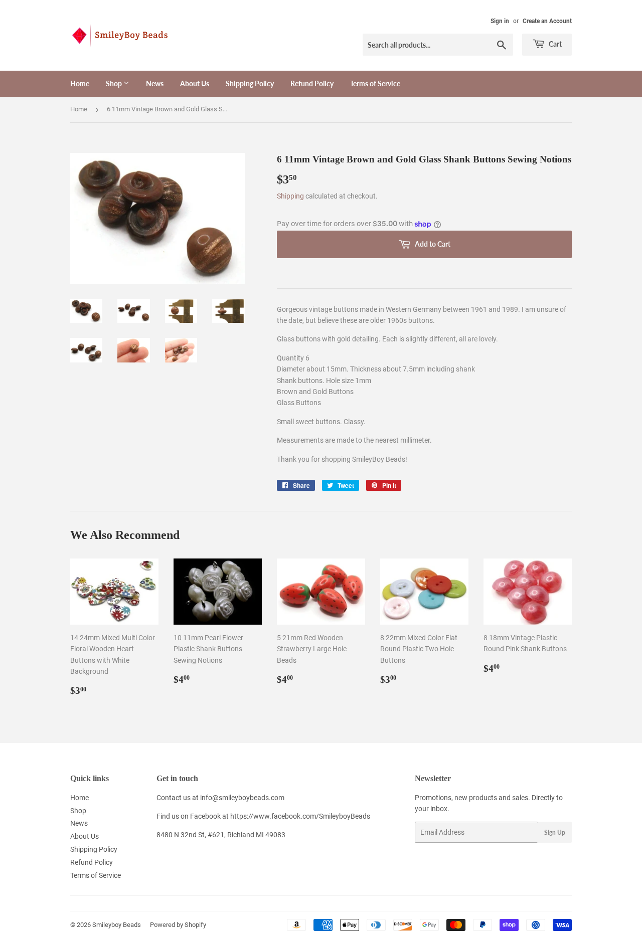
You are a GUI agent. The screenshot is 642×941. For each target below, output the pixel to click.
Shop (114, 83)
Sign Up (554, 832)
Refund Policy (312, 83)
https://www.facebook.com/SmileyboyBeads (300, 816)
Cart (554, 44)
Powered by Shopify (178, 924)
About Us (194, 83)
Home (79, 83)
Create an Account (547, 21)
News (155, 83)
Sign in (500, 21)
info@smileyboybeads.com (242, 798)
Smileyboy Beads (116, 924)
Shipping (290, 196)
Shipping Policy (250, 83)
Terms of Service (375, 83)
